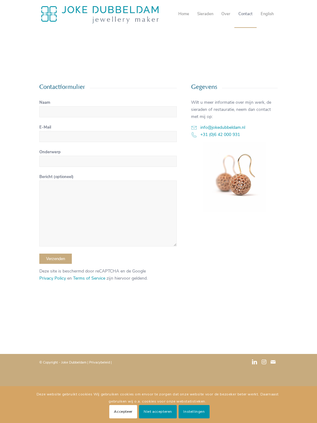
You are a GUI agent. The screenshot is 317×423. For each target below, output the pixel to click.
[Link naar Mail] (273, 365)
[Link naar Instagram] (263, 365)
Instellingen (194, 411)
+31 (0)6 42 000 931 (220, 134)
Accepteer (123, 411)
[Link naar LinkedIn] (254, 365)
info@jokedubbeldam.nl (222, 127)
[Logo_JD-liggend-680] (100, 14)
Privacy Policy (52, 278)
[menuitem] (183, 14)
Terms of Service (89, 278)
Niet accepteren (158, 411)
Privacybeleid (99, 362)
